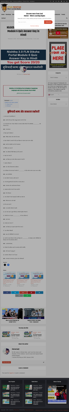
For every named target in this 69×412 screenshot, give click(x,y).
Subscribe (48, 22)
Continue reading (34, 26)
